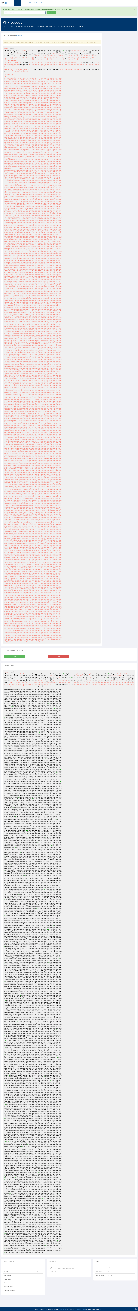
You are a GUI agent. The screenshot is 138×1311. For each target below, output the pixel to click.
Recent (24, 3)
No (59, 656)
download (19, 35)
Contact (43, 3)
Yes (15, 656)
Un (4, 2)
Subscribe (51, 13)
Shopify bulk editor (80, 1309)
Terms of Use (63, 1309)
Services (36, 3)
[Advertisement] (120, 46)
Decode (17, 3)
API (30, 3)
